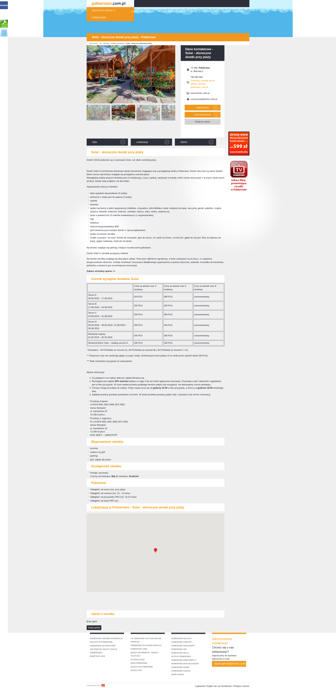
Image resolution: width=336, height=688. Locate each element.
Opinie (183, 142)
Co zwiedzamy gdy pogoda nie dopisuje (146, 640)
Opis (94, 142)
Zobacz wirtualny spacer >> (101, 271)
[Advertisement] (155, 601)
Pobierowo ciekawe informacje (106, 638)
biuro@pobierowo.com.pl (230, 663)
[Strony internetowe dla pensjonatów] (238, 154)
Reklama (240, 11)
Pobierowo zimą (139, 649)
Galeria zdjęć (138, 660)
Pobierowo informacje (172, 11)
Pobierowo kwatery (181, 642)
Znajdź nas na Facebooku (218, 686)
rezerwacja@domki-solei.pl (204, 99)
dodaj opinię (94, 627)
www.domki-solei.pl (200, 93)
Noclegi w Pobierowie (101, 642)
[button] (155, 550)
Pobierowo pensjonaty (183, 646)
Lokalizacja (142, 142)
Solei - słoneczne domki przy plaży (139, 43)
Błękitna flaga (97, 656)
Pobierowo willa (180, 653)
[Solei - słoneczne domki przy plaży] (131, 74)
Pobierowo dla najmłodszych (146, 645)
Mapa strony (177, 674)
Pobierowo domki (180, 667)
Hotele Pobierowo (181, 656)
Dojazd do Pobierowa (142, 667)
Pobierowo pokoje (181, 671)
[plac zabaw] (148, 112)
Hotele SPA (136, 670)
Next (172, 74)
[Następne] (172, 112)
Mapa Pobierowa (139, 663)
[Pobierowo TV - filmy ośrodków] (238, 192)
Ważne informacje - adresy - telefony (145, 654)
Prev (90, 74)
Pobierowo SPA (179, 649)
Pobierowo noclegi (143, 11)
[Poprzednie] (88, 112)
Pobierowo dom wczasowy (185, 664)
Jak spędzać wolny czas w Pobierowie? (103, 651)
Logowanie (200, 686)
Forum (226, 11)
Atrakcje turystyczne (204, 11)
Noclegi (106, 43)
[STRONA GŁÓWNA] (101, 43)
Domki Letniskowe (117, 43)
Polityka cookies (241, 686)
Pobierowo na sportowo (103, 646)
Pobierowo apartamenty (183, 660)
